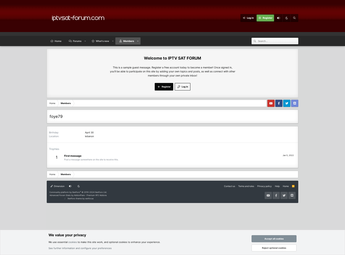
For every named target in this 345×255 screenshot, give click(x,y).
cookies (72, 242)
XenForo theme (75, 198)
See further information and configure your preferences (80, 248)
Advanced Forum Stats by (78, 195)
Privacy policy (264, 186)
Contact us (229, 186)
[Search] (294, 18)
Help (277, 186)
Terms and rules (246, 186)
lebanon (89, 136)
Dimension (59, 186)
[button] (85, 41)
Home (58, 41)
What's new (102, 41)
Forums (77, 41)
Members (128, 41)
